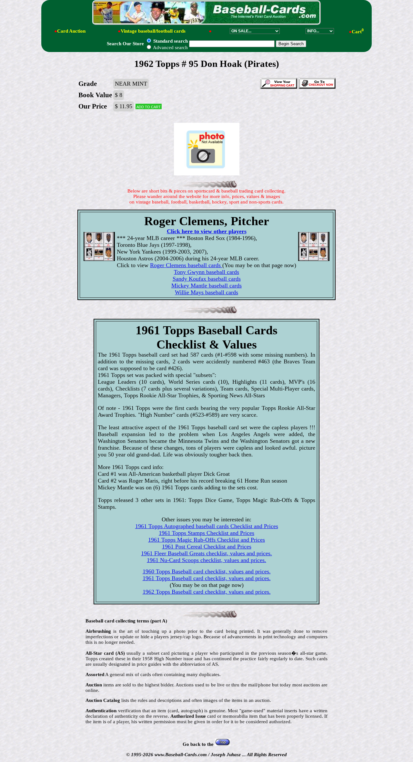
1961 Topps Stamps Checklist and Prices (206, 533)
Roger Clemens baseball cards (186, 265)
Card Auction (71, 31)
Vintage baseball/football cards (153, 31)
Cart (358, 31)
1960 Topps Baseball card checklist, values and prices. (207, 571)
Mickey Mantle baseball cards (206, 285)
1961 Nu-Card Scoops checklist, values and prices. (206, 560)
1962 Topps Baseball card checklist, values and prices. (207, 592)
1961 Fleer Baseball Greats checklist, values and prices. (206, 553)
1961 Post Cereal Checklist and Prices (206, 546)
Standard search (170, 41)
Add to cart (148, 106)
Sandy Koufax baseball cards (207, 279)
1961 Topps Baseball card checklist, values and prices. (207, 578)
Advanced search (170, 47)
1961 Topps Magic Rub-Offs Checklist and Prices (206, 540)
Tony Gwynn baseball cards (206, 272)
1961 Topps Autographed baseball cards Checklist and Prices (206, 526)
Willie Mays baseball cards (206, 292)
